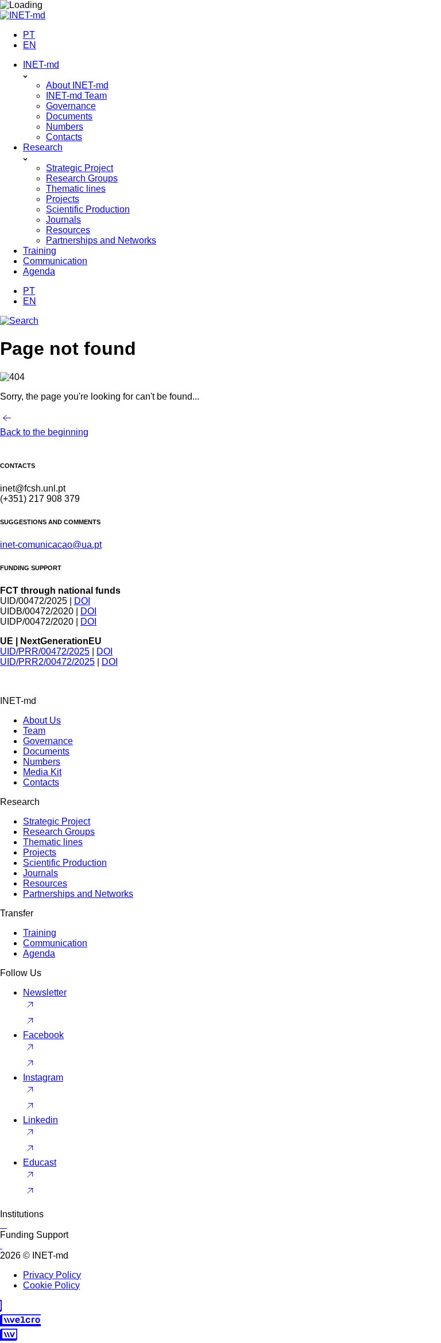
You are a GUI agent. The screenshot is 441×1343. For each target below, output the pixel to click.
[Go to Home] (22, 15)
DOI (82, 601)
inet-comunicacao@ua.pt (51, 544)
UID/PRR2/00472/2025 (47, 662)
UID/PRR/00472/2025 (45, 651)
